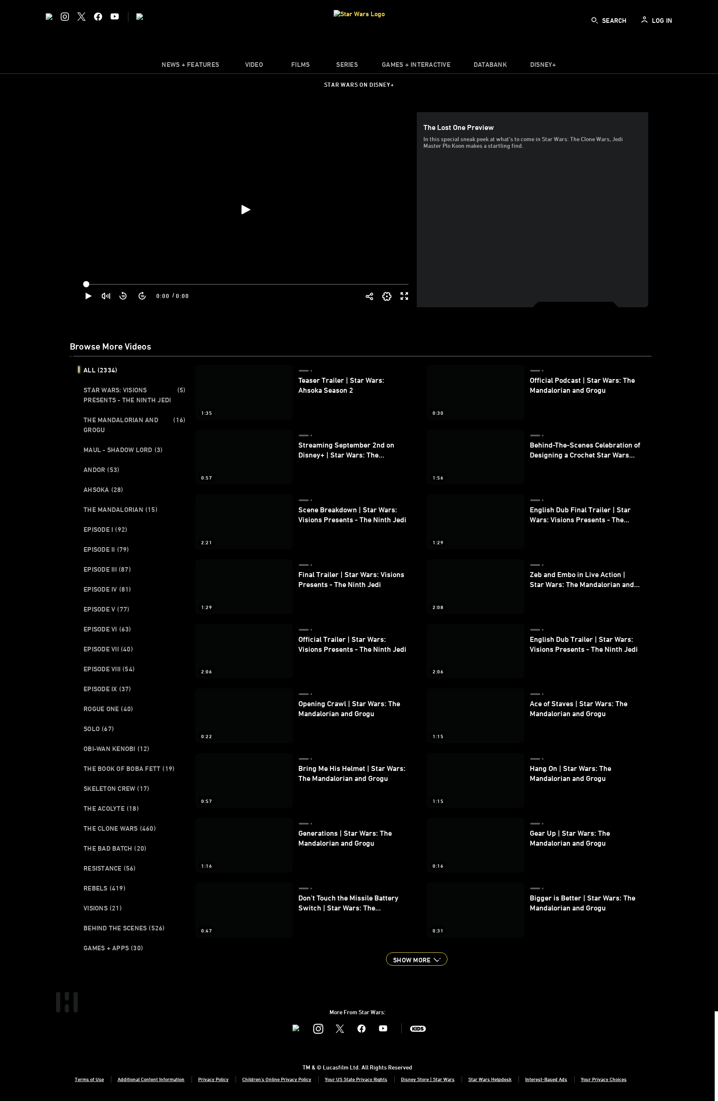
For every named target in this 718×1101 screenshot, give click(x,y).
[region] (244, 209)
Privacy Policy (213, 1079)
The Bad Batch (115, 848)
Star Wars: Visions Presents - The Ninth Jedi (134, 395)
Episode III (107, 569)
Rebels (104, 888)
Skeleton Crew (116, 788)
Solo (99, 728)
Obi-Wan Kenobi (117, 748)
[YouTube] (115, 16)
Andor (101, 469)
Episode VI (107, 629)
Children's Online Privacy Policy (276, 1079)
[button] (123, 296)
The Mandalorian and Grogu (134, 424)
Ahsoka (103, 489)
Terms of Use (89, 1079)
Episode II (106, 549)
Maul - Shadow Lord (123, 449)
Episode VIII (109, 669)
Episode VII (108, 649)
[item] (190, 66)
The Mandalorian (120, 509)
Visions (103, 908)
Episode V (106, 609)
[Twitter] (81, 16)
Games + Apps (113, 948)
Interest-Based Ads (546, 1079)
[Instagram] (65, 16)
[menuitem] (254, 66)
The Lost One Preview (458, 127)
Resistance (110, 868)
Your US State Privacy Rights (356, 1079)
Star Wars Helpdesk (489, 1079)
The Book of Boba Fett (129, 768)
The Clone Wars (120, 828)
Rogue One (108, 708)
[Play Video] (245, 210)
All (100, 370)
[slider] (246, 284)
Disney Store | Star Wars (428, 1079)
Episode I (105, 529)
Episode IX (107, 688)
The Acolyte (111, 808)
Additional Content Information (151, 1079)
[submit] (594, 20)
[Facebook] (98, 16)
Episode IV (107, 589)
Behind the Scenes (124, 928)
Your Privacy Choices (604, 1079)
